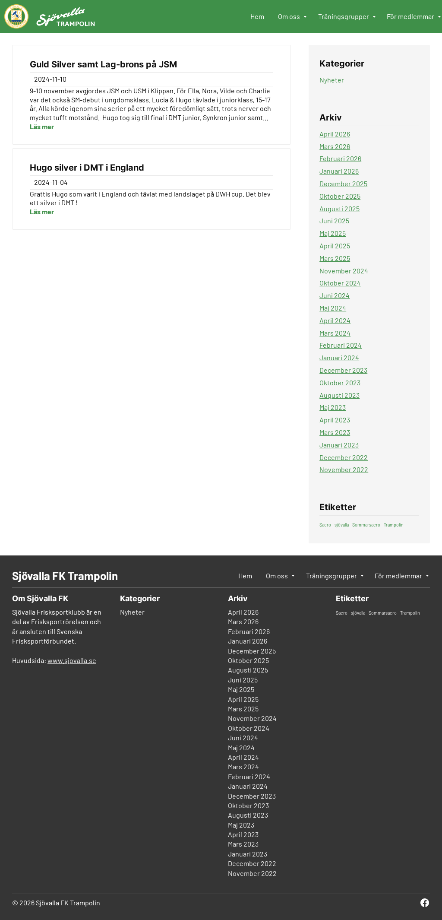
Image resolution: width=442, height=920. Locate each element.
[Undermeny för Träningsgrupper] (375, 17)
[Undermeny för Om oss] (305, 17)
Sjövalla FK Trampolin (65, 575)
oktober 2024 (340, 283)
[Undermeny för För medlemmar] (440, 17)
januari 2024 (339, 357)
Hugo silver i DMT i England (87, 167)
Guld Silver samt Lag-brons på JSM (103, 64)
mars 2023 (334, 432)
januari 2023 (339, 445)
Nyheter (331, 80)
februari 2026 (340, 158)
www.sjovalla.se (71, 660)
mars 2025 (334, 258)
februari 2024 (340, 345)
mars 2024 (334, 333)
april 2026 (334, 134)
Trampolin (394, 524)
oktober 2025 (339, 196)
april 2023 (334, 420)
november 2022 (343, 469)
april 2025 (334, 245)
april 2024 (334, 320)
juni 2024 (334, 295)
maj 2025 (332, 233)
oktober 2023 (339, 382)
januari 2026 (339, 171)
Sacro (325, 524)
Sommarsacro (366, 524)
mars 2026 (334, 146)
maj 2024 (332, 308)
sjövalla (342, 524)
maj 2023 (332, 407)
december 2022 (343, 457)
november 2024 (343, 270)
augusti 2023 (339, 395)
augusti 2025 (339, 208)
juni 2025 (334, 220)
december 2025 (343, 183)
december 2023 (343, 370)
